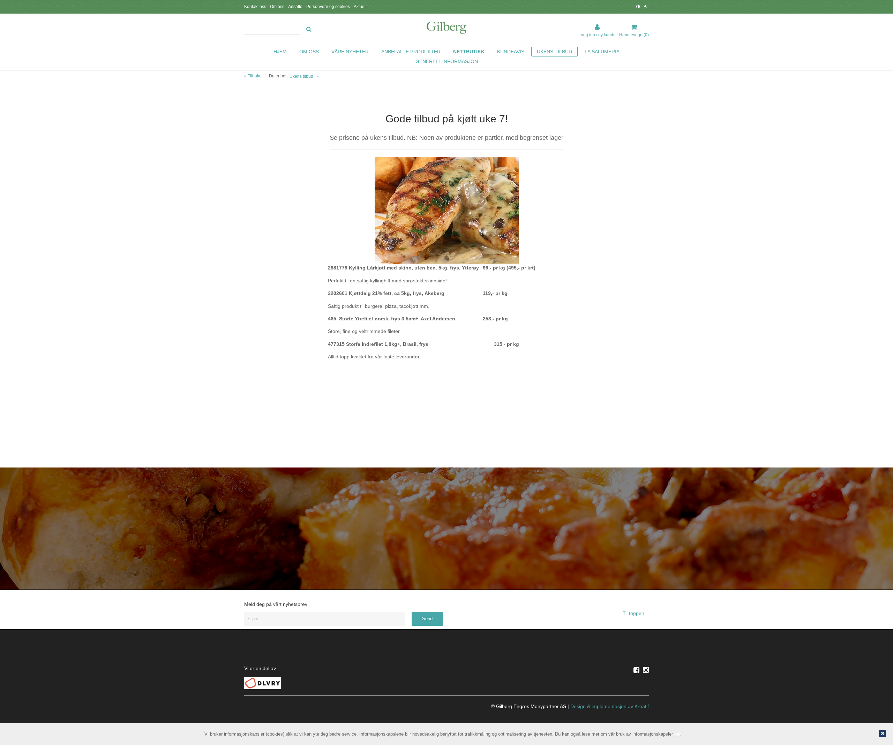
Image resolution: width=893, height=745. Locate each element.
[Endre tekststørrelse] (645, 6)
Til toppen (634, 613)
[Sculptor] (446, 29)
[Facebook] (636, 670)
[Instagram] (646, 670)
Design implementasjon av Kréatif (609, 706)
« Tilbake (253, 76)
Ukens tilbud (301, 76)
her (677, 734)
